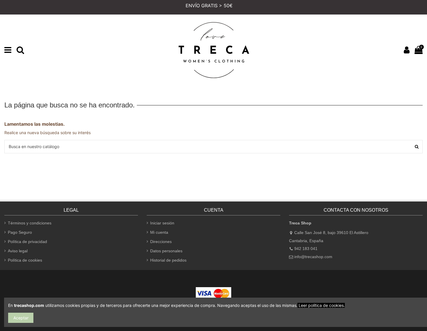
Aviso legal (18, 251)
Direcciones (161, 241)
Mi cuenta (159, 232)
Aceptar (20, 317)
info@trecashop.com (313, 256)
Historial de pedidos (168, 260)
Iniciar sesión (162, 223)
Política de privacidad (27, 241)
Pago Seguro (20, 232)
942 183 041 (305, 248)
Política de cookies (25, 260)
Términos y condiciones (29, 223)
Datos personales (166, 251)
